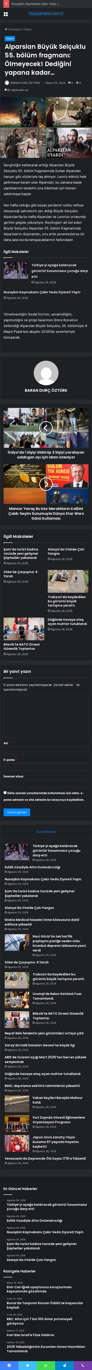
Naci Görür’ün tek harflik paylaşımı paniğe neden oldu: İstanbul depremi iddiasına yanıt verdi (59, 943)
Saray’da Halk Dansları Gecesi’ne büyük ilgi (40, 1045)
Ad (7, 743)
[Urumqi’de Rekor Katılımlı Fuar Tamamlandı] (17, 1000)
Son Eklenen (46, 832)
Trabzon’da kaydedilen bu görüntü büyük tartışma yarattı (67, 601)
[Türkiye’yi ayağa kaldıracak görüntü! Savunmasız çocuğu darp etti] (16, 270)
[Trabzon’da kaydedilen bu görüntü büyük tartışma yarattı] (68, 581)
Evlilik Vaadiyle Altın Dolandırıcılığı (32, 867)
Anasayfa (14, 29)
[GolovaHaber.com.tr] (46, 13)
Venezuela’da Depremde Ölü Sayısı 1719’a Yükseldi (45, 1158)
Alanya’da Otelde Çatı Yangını (66, 551)
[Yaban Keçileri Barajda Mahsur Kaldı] (17, 1104)
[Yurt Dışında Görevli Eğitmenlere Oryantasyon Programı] (17, 1123)
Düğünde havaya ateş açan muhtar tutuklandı (67, 621)
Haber (27, 29)
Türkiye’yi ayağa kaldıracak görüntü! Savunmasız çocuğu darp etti (59, 271)
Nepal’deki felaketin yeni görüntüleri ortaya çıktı (44, 1033)
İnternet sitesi (13, 776)
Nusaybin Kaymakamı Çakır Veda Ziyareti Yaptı (43, 4)
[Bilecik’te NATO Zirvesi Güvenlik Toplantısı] (24, 629)
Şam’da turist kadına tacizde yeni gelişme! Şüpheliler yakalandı (21, 553)
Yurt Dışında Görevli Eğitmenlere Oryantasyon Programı (59, 1119)
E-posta (10, 759)
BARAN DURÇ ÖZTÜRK (46, 390)
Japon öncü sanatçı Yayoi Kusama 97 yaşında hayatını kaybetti (56, 1142)
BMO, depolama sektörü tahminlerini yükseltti (42, 1086)
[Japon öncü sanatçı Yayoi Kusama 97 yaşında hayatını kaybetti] (17, 1143)
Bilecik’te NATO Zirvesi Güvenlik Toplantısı (22, 646)
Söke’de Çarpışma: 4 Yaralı (21, 574)
